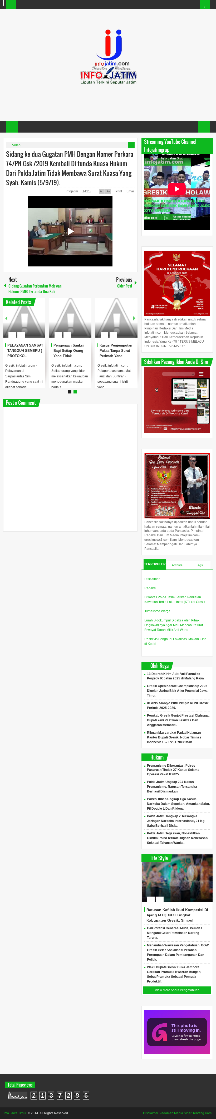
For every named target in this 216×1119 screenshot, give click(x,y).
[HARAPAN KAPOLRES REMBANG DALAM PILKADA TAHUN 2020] (114, 318)
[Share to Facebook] (23, 322)
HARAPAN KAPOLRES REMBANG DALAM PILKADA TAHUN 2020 (112, 355)
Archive (177, 565)
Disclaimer (152, 579)
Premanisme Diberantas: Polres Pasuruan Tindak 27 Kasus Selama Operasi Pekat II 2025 (173, 770)
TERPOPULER (155, 564)
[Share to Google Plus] (37, 322)
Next (134, 318)
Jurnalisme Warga (157, 611)
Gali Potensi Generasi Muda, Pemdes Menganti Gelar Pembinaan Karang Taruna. (174, 933)
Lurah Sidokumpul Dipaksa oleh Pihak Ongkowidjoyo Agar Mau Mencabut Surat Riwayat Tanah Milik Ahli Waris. (173, 625)
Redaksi (150, 588)
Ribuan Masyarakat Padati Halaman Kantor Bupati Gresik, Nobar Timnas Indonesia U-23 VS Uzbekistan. (174, 737)
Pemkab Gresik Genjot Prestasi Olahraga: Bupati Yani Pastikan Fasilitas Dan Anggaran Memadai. (178, 720)
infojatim (72, 191)
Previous (6, 318)
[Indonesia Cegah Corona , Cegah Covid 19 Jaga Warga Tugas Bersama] (22, 318)
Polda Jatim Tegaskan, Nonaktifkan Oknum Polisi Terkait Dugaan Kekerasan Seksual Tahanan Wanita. (177, 838)
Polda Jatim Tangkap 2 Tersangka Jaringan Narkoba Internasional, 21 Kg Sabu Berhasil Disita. (175, 821)
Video (16, 145)
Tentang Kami (202, 1113)
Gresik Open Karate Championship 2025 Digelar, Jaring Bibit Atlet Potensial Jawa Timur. (177, 690)
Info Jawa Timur (15, 1113)
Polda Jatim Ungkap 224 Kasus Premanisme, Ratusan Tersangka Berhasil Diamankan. (172, 786)
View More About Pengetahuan (177, 990)
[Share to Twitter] (30, 322)
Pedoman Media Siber (175, 1113)
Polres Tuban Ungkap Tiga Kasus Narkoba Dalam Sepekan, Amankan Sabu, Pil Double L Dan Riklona (178, 803)
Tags (199, 565)
